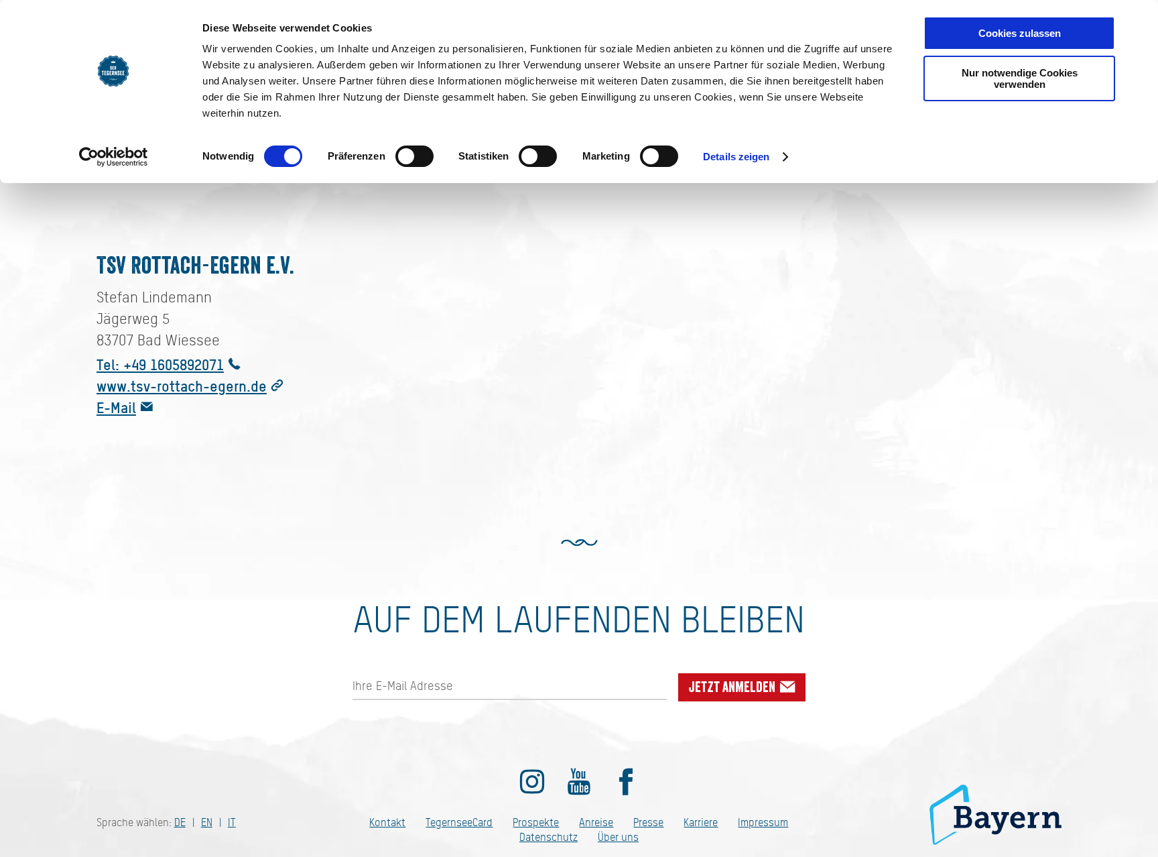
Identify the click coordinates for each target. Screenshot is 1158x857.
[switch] (414, 156)
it (232, 822)
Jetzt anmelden (733, 687)
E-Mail (116, 407)
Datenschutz (548, 837)
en (206, 822)
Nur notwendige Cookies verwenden (1020, 78)
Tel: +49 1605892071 (160, 364)
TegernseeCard (459, 822)
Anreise (596, 822)
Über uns (618, 837)
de (180, 822)
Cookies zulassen (1019, 33)
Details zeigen (736, 156)
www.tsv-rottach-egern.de (181, 386)
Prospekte (536, 822)
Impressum (763, 822)
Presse (648, 822)
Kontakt (387, 822)
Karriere (701, 822)
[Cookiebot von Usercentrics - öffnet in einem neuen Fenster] (113, 157)
